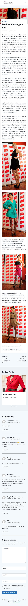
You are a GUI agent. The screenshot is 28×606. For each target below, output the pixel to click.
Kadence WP (16, 601)
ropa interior (19, 349)
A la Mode (4, 21)
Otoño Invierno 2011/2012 (9, 349)
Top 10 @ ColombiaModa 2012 (6, 359)
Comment (6, 548)
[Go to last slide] (4, 390)
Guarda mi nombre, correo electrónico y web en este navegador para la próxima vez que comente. (14, 587)
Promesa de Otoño (9, 394)
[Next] (24, 390)
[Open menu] (25, 3)
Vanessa (5, 30)
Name (5, 568)
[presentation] (14, 383)
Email (5, 575)
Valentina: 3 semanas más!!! (22, 358)
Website (5, 581)
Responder (5, 429)
